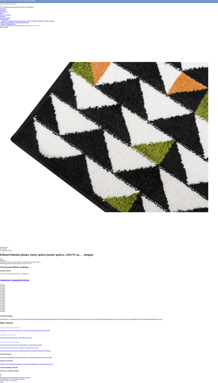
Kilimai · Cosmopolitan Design (12, 319)
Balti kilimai (50, 319)
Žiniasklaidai (30, 364)
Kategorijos (7, 22)
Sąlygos (2, 377)
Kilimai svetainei (157, 319)
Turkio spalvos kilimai (128, 319)
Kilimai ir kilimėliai (15, 22)
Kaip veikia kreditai (47, 357)
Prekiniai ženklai (14, 364)
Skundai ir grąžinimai (28, 357)
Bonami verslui (48, 364)
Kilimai (27, 22)
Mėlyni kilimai (58, 319)
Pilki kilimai (74, 319)
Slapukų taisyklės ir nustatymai (22, 377)
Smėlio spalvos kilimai (116, 319)
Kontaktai (2, 364)
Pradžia (2, 22)
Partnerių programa (39, 364)
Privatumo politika (9, 377)
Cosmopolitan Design (26, 319)
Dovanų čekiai (23, 364)
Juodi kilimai (35, 319)
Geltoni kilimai (43, 319)
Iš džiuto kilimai (105, 319)
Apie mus (7, 364)
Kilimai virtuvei (138, 319)
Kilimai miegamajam (147, 319)
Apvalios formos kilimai (94, 319)
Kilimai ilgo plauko (83, 319)
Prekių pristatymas (18, 357)
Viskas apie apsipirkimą (6, 357)
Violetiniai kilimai (66, 319)
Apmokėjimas (38, 357)
